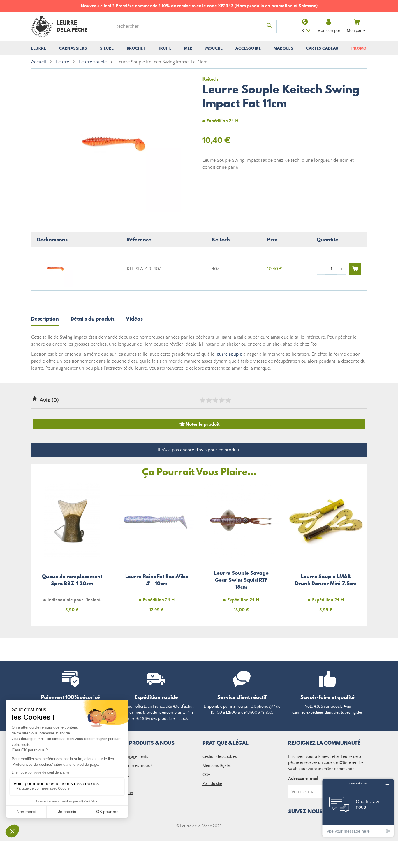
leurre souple (229, 354)
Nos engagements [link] (132, 756)
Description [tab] (45, 318)
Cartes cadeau (322, 48)
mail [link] (233, 706)
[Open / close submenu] (38, 48)
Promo (359, 48)
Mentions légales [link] (216, 765)
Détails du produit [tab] (92, 318)
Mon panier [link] (357, 30)
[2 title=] (208, 400)
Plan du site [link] (212, 783)
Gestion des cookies (219, 756)
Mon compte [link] (328, 30)
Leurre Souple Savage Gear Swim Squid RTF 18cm (241, 551)
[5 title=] (228, 400)
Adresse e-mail (303, 778)
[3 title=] (215, 400)
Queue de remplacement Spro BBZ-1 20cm (72, 551)
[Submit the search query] (269, 26)
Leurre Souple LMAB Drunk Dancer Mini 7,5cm (326, 551)
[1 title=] (202, 400)
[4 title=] (221, 400)
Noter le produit (199, 423)
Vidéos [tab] (134, 318)
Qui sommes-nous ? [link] (134, 765)
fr (302, 30)
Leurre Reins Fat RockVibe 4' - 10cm (156, 551)
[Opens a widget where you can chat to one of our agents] (358, 807)
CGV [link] (206, 774)
